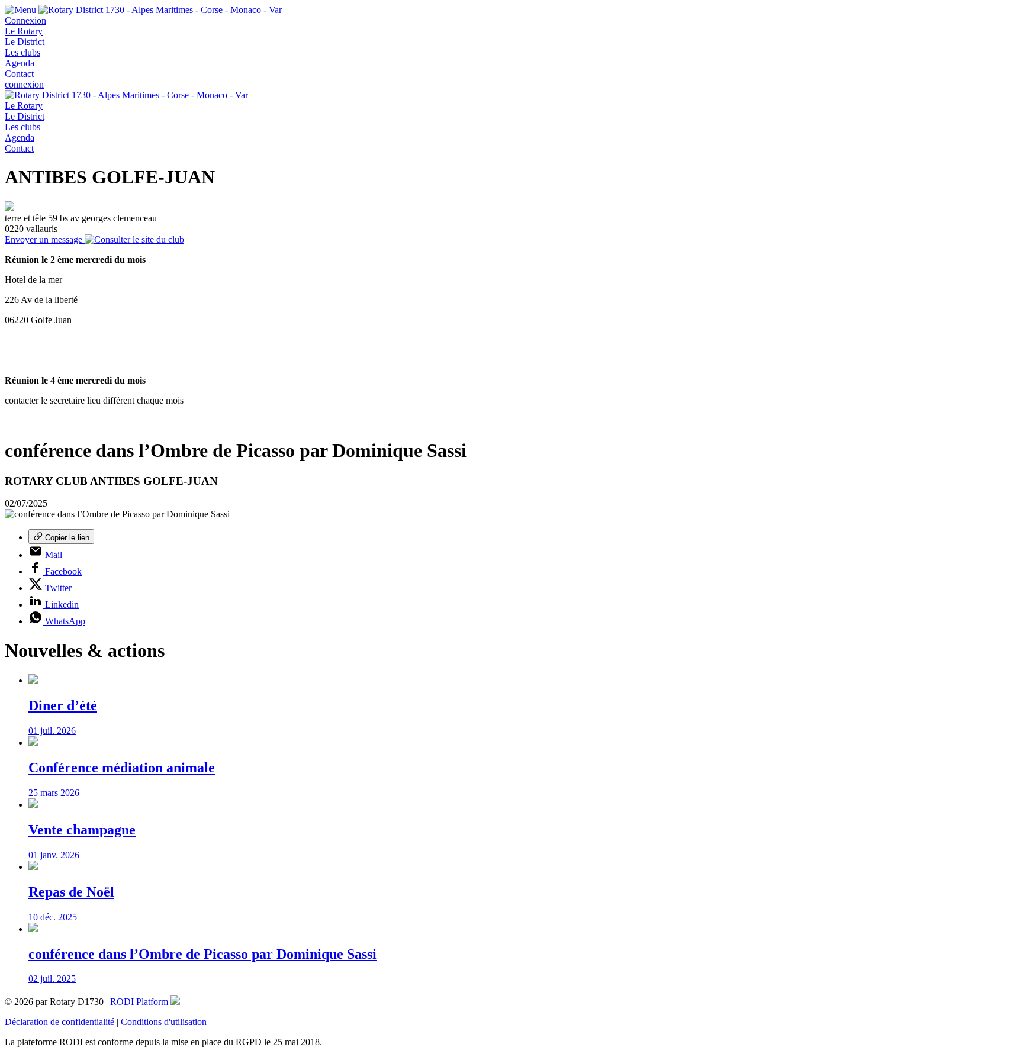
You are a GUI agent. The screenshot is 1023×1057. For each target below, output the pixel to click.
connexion (24, 84)
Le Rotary (24, 31)
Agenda (19, 63)
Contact (19, 74)
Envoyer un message (45, 239)
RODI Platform (139, 1002)
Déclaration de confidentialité (59, 1022)
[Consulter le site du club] (134, 239)
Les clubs (22, 52)
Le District (24, 42)
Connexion (25, 20)
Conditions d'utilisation (164, 1022)
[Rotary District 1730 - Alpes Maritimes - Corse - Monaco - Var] (160, 10)
